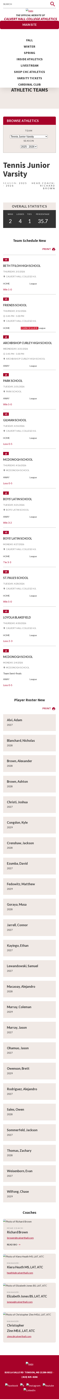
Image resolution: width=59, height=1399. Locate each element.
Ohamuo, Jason (18, 1048)
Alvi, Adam (14, 720)
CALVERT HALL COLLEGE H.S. (21, 276)
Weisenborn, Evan (19, 1171)
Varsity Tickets (29, 78)
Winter (29, 46)
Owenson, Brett (18, 1068)
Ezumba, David (17, 863)
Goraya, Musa (17, 904)
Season (29, 140)
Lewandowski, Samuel (22, 966)
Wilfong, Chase (18, 1191)
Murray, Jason (17, 1027)
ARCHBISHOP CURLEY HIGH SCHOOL (25, 359)
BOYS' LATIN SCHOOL (17, 510)
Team (28, 130)
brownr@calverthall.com (20, 1237)
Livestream (30, 65)
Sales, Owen (15, 1109)
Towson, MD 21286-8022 (38, 1372)
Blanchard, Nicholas (21, 740)
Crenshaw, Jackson (20, 843)
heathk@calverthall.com (20, 1272)
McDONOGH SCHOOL (17, 470)
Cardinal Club (29, 84)
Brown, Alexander (19, 761)
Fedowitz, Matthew (21, 884)
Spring (29, 53)
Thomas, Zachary (19, 1150)
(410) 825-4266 (29, 1376)
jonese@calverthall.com (20, 1301)
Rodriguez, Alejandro (22, 1089)
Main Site (29, 24)
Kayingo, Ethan (17, 945)
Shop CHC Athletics (29, 72)
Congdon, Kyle (17, 822)
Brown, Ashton (17, 781)
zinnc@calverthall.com (19, 1336)
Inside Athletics (30, 59)
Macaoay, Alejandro (21, 986)
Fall (29, 40)
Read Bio (12, 1244)
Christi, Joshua (17, 802)
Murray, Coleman (19, 1007)
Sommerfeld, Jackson (22, 1130)
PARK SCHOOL (14, 391)
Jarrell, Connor (17, 925)
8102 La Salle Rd (14, 1372)
